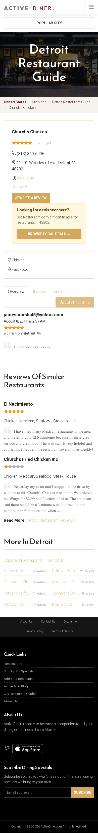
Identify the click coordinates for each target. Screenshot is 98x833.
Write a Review (32, 198)
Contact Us (48, 621)
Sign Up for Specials (19, 671)
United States (15, 102)
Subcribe (82, 792)
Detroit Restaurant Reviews (50, 520)
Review (39, 292)
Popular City (49, 23)
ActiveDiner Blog (16, 686)
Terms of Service (62, 631)
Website (19, 187)
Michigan (39, 102)
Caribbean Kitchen (17, 582)
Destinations (13, 664)
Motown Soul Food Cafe (18, 604)
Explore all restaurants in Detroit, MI (35, 560)
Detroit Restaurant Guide (71, 102)
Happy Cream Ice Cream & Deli (17, 571)
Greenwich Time (65, 582)
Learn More (44, 730)
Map (58, 292)
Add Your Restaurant (19, 679)
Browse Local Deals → (49, 234)
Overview (16, 292)
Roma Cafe (62, 604)
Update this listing (75, 302)
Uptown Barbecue (65, 571)
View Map (25, 178)
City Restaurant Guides (20, 694)
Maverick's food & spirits (17, 593)
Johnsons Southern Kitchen (66, 593)
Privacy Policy (34, 631)
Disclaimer (71, 621)
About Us (26, 621)
